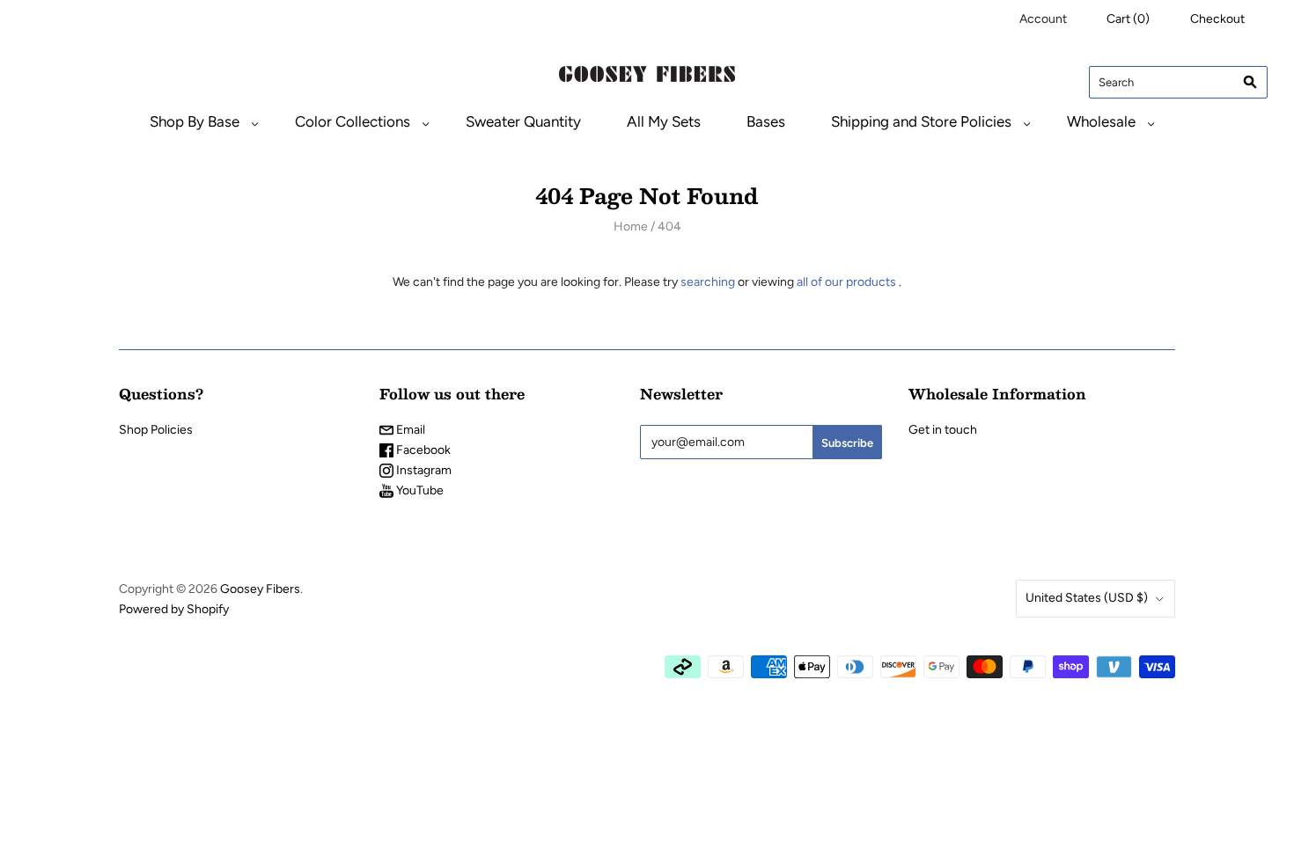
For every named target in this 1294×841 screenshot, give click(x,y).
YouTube (418, 490)
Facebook (422, 449)
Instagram (422, 470)
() (1128, 18)
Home (631, 226)
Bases (765, 121)
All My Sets (664, 121)
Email (409, 429)
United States (1087, 597)
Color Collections (352, 121)
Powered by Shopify (174, 609)
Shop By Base (194, 121)
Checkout (1217, 18)
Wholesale (1101, 121)
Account (1043, 18)
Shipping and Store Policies (921, 121)
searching (707, 281)
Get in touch (942, 429)
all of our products (846, 281)
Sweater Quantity (523, 121)
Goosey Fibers (260, 588)
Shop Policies (156, 429)
